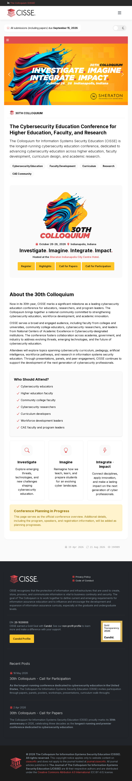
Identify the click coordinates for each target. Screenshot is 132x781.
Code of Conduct (85, 580)
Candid (48, 626)
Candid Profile (22, 638)
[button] (9, 74)
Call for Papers (68, 266)
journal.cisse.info (96, 761)
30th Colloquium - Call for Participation (40, 679)
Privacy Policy (83, 577)
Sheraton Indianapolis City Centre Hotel (74, 256)
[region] (66, 74)
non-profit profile (71, 626)
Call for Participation (98, 266)
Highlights (45, 266)
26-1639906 (21, 622)
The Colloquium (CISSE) (22, 3)
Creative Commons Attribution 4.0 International (64, 772)
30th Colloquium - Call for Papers (36, 713)
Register (26, 266)
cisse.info (31, 761)
